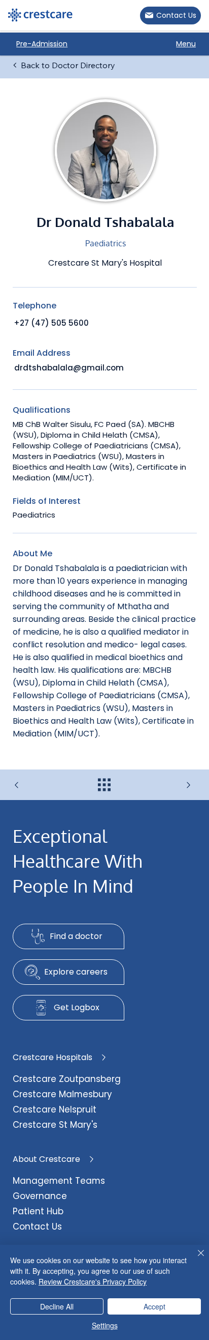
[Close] (195, 1259)
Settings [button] (105, 1325)
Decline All (57, 1306)
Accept (154, 1306)
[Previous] (43, 785)
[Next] (165, 785)
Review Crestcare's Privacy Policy (93, 1281)
